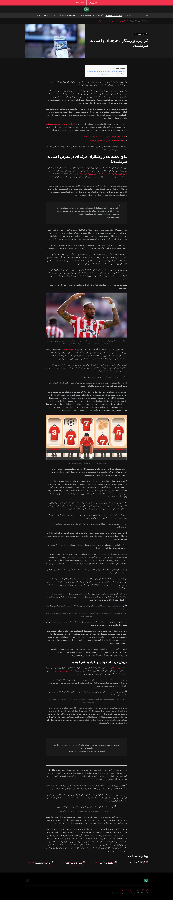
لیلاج (118, 893)
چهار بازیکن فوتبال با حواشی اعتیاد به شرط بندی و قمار (104, 136)
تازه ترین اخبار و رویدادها (114, 15)
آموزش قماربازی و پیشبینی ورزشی (91, 15)
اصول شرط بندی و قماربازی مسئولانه (60, 124)
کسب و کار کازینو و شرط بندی (45, 15)
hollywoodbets (67, 349)
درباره (137, 890)
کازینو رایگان (93, 3)
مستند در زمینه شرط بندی (64, 671)
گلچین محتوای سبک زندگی (67, 15)
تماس (124, 890)
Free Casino (80, 3)
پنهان (113, 68)
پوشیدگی (130, 890)
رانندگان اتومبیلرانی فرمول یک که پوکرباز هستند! (107, 140)
